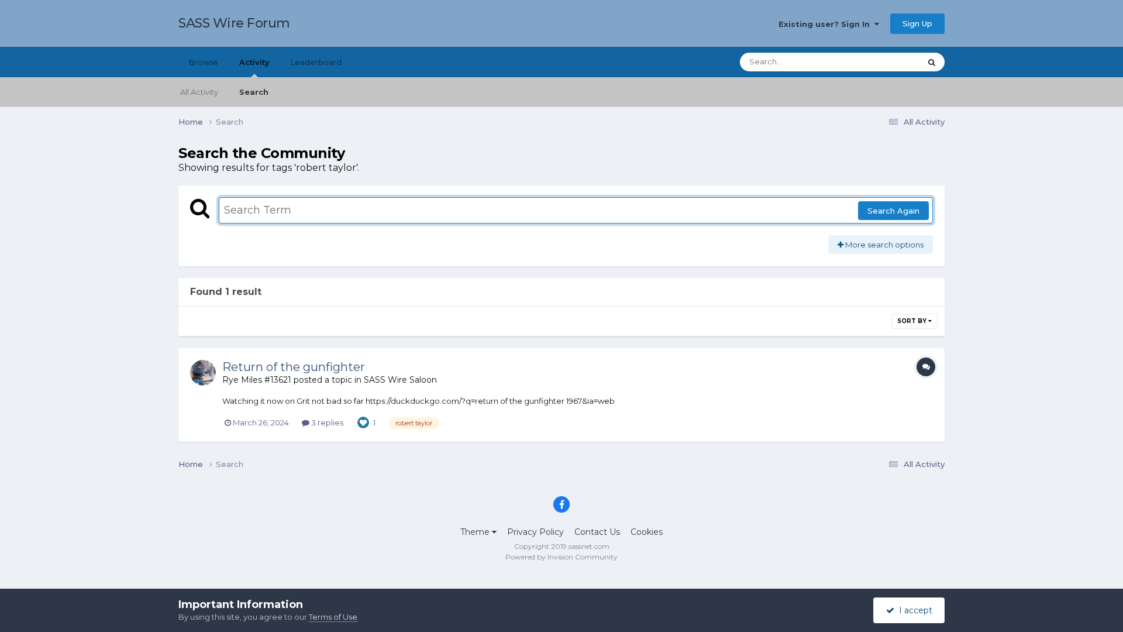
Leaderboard (316, 62)
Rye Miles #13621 (256, 380)
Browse (203, 62)
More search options (883, 244)
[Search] (932, 62)
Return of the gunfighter (293, 367)
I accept (913, 610)
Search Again (893, 210)
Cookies (647, 532)
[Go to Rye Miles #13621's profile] (203, 373)
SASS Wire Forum (234, 23)
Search (253, 92)
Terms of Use (333, 616)
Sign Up (917, 23)
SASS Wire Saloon (400, 380)
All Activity (199, 92)
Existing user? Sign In (826, 24)
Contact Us (597, 532)
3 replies (326, 422)
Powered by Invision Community (561, 556)
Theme (476, 532)
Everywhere (883, 61)
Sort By (912, 321)
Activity (254, 62)
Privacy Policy (535, 532)
